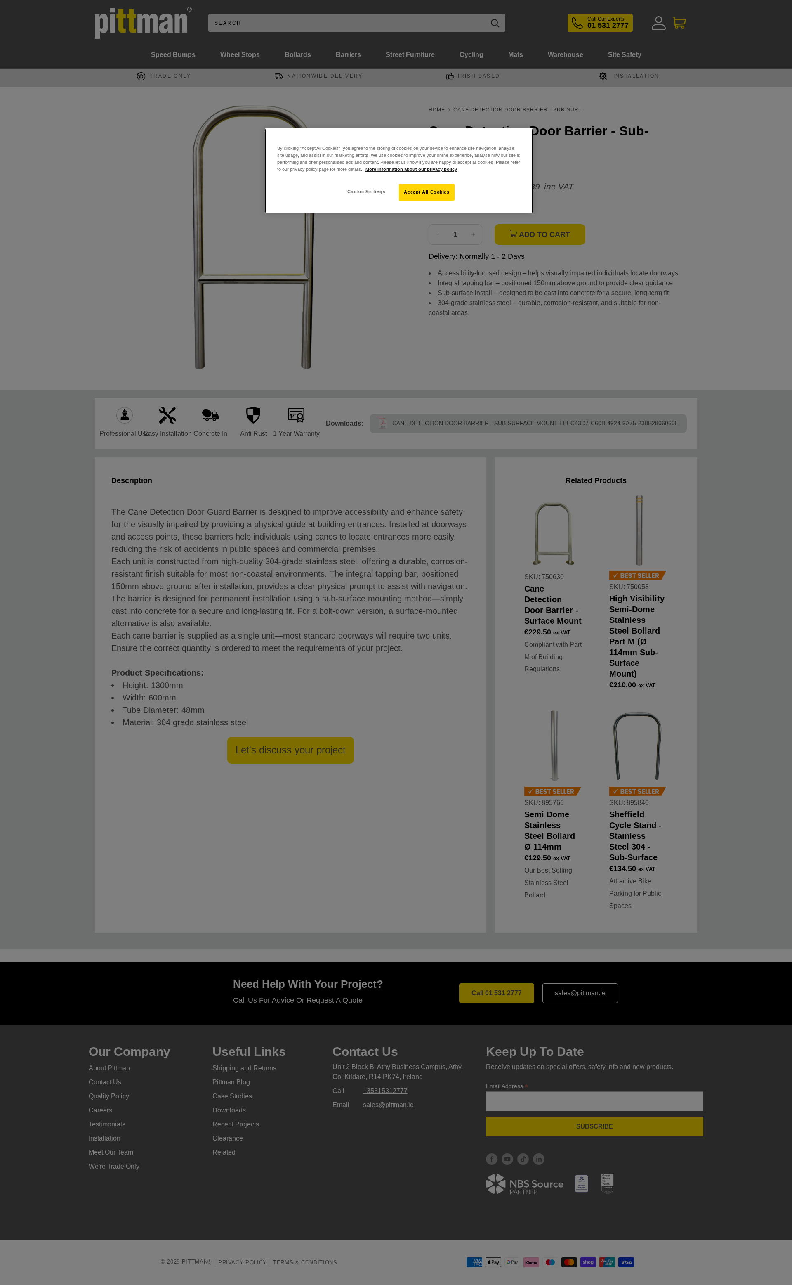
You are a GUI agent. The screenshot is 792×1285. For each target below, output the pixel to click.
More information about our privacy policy (411, 169)
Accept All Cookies (426, 191)
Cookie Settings (366, 191)
